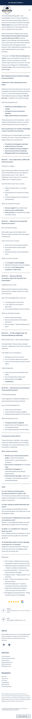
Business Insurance (7, 662)
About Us (4, 676)
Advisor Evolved (14, 709)
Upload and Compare (15, 2)
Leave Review (5, 682)
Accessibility (5, 709)
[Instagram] (9, 645)
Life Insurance (5, 660)
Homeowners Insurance (8, 658)
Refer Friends (5, 684)
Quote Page (5, 69)
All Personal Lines (6, 664)
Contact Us (5, 678)
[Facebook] (4, 645)
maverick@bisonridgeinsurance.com (16, 620)
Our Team (4, 680)
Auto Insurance (6, 656)
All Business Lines (6, 666)
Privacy (25, 708)
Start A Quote (22, 716)
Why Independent (7, 686)
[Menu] (29, 10)
